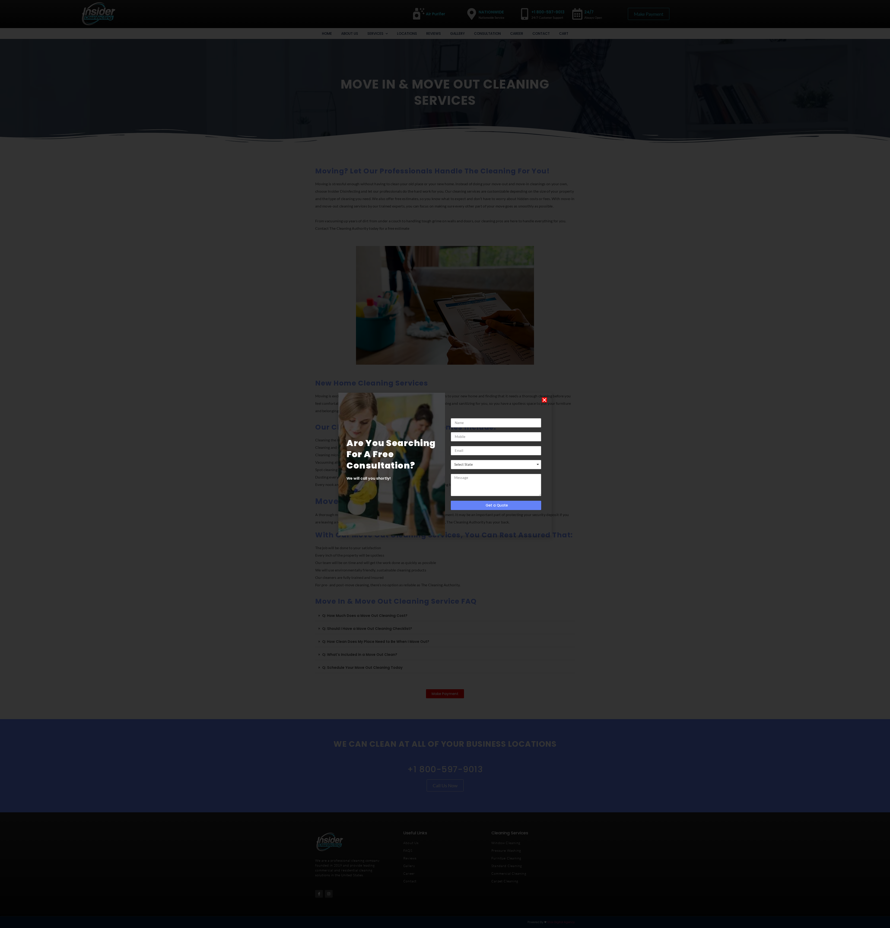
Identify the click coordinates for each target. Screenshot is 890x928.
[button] (544, 399)
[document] (445, 464)
